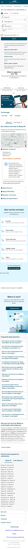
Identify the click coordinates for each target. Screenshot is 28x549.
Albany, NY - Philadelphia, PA (8, 489)
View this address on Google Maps (12, 158)
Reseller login (6, 540)
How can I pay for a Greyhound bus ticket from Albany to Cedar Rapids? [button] (13, 415)
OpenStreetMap (21, 145)
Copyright (22, 540)
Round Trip (15, 13)
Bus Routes (9, 6)
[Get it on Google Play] (10, 530)
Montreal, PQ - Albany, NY (7, 476)
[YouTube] (5, 537)
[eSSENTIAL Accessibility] (15, 537)
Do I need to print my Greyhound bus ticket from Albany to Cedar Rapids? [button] (11, 410)
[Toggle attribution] (25, 146)
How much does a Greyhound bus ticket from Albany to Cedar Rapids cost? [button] (12, 347)
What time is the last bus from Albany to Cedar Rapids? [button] (13, 380)
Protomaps (15, 145)
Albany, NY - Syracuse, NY (7, 482)
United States (18, 6)
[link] (14, 312)
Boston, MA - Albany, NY (7, 471)
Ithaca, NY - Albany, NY (6, 506)
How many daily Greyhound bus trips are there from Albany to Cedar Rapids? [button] (12, 392)
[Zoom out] (25, 137)
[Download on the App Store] (19, 530)
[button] (14, 17)
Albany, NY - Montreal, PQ (7, 474)
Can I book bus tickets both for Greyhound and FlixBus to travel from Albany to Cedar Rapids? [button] (12, 386)
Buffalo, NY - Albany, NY (7, 495)
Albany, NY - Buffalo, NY (7, 491)
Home (2, 6)
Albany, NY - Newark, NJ (7, 487)
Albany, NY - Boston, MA (7, 469)
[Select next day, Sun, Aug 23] (25, 26)
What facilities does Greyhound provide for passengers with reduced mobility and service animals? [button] (13, 398)
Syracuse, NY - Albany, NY (7, 484)
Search (14, 38)
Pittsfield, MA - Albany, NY (7, 504)
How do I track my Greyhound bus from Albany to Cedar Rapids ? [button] (12, 352)
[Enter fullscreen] (25, 142)
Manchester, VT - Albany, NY (8, 499)
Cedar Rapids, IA (17, 122)
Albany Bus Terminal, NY (13, 183)
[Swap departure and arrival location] (25, 19)
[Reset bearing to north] (25, 139)
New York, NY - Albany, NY (7, 467)
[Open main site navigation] (2, 2)
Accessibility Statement (14, 542)
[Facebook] (4, 537)
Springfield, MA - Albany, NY (8, 502)
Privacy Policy (16, 540)
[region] (14, 140)
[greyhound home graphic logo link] (14, 2)
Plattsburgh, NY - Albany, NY (8, 497)
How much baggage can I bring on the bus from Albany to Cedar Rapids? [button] (13, 357)
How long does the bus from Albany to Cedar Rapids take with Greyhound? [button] (12, 341)
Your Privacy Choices (15, 544)
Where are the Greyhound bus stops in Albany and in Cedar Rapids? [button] (12, 404)
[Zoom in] (25, 135)
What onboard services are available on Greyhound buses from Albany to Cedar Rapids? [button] (12, 369)
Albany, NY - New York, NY (7, 465)
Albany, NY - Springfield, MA (8, 493)
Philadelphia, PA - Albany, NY (8, 480)
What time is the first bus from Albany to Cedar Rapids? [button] (13, 375)
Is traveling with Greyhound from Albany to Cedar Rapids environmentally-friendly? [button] (13, 362)
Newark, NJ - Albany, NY (7, 478)
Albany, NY (9, 122)
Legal (11, 540)
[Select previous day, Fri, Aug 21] (23, 26)
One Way (6, 13)
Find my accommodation (10, 35)
